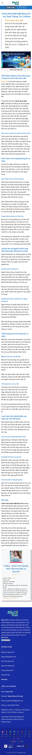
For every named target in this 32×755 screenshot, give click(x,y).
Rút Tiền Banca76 (7, 661)
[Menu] (2, 3)
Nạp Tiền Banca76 (7, 666)
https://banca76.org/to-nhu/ (10, 598)
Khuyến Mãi (5, 675)
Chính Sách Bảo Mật (14, 20)
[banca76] (16, 3)
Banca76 (4, 81)
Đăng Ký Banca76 (7, 652)
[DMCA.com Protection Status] (5, 640)
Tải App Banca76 (7, 670)
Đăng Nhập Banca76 (8, 657)
